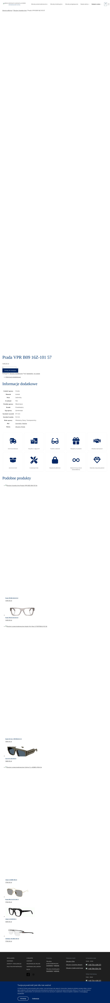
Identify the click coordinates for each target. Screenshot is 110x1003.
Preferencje (35, 998)
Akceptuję (23, 998)
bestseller (30, 373)
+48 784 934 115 (94, 969)
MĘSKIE (56, 965)
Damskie (18, 423)
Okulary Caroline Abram (74, 965)
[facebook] (28, 976)
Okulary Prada (20, 427)
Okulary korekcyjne (19, 10)
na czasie (37, 373)
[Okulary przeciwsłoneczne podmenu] (47, 4)
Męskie (24, 423)
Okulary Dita (70, 961)
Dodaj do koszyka (10, 370)
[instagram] (33, 975)
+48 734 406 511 (94, 965)
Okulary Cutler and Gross (74, 968)
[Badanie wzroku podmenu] (100, 4)
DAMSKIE (49, 965)
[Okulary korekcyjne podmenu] (62, 4)
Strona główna (7, 10)
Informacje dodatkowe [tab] (13, 377)
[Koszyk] (108, 4)
